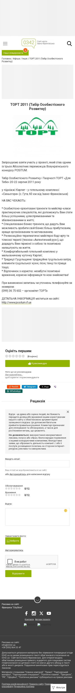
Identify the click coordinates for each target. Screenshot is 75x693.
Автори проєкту (42, 619)
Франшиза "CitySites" (12, 607)
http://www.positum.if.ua (16, 302)
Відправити (18, 573)
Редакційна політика (24, 686)
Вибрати (14, 540)
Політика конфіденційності (15, 684)
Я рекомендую (39, 363)
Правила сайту (36, 684)
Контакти (29, 619)
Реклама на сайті (10, 604)
